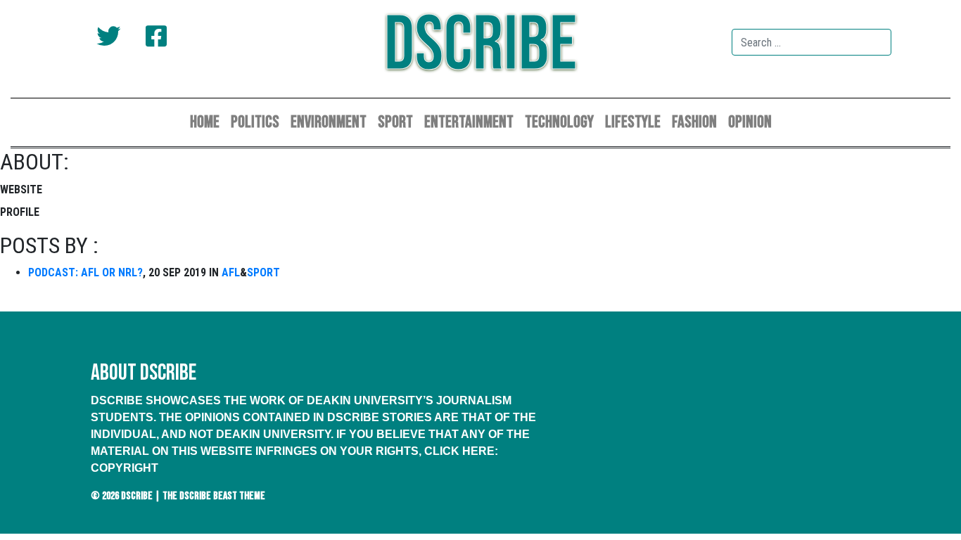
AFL (231, 272)
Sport (395, 122)
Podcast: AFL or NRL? (85, 272)
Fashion (694, 122)
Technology (559, 122)
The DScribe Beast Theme (214, 496)
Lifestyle (633, 122)
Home (204, 122)
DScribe (480, 46)
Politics (255, 122)
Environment (329, 122)
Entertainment (469, 122)
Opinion (750, 122)
